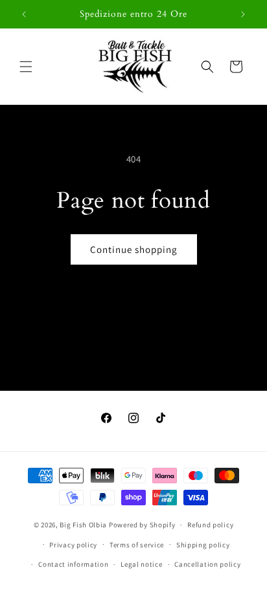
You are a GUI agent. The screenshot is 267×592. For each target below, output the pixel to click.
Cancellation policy (207, 564)
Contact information (73, 564)
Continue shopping (134, 249)
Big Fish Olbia (83, 524)
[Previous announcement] (24, 14)
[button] (26, 66)
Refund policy (210, 524)
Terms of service (137, 544)
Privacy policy (73, 544)
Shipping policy (203, 544)
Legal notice (141, 564)
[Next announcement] (243, 14)
